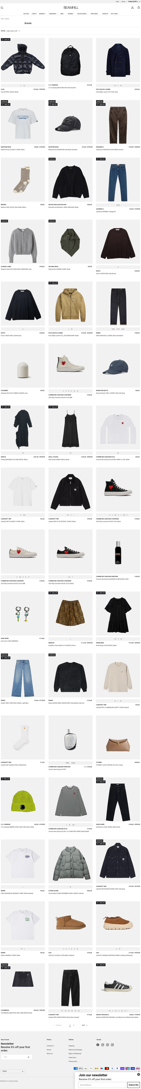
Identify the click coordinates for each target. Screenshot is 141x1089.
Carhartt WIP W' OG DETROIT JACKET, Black (62, 521)
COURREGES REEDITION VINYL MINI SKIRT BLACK (16, 1013)
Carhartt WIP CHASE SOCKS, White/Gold (13, 765)
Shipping (71, 1046)
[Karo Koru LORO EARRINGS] (23, 613)
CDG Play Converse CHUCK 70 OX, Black (61, 583)
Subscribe (134, 1085)
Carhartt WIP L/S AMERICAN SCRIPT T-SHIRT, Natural (112, 707)
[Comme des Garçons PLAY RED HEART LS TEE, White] (118, 428)
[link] (57, 1025)
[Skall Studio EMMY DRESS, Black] (70, 428)
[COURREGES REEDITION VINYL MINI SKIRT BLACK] (23, 985)
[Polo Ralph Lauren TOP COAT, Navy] (118, 60)
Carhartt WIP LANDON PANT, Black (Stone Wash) (63, 1017)
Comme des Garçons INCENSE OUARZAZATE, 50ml (112, 579)
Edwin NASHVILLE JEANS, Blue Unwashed (109, 335)
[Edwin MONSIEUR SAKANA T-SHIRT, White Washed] (23, 861)
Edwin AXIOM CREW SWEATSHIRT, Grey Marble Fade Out (66, 703)
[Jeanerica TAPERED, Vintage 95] (118, 180)
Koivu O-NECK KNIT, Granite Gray (11, 335)
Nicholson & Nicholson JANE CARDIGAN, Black (63, 207)
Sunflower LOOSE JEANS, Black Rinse (108, 827)
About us (50, 1053)
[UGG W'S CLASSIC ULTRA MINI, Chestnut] (70, 923)
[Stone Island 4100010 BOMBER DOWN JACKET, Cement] (70, 861)
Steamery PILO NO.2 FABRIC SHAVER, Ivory (14, 393)
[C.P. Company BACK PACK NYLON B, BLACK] (70, 60)
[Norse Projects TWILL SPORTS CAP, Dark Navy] (118, 366)
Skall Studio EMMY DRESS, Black (58, 459)
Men (61, 14)
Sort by (3, 31)
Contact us (50, 1046)
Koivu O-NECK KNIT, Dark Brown (106, 273)
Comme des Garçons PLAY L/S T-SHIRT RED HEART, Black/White (68, 831)
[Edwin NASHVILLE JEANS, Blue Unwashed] (118, 304)
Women (70, 14)
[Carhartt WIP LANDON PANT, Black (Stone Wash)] (70, 985)
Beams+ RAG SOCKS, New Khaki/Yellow (13, 207)
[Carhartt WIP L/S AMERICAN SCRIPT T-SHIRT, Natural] (118, 675)
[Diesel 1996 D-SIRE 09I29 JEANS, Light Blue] (23, 675)
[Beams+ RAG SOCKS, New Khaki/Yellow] (23, 180)
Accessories (81, 14)
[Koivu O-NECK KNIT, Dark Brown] (118, 242)
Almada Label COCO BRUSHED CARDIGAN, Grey (16, 269)
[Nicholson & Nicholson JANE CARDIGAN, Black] (70, 180)
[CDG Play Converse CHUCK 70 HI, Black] (118, 490)
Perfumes (94, 14)
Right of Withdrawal (75, 1053)
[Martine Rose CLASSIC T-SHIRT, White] (23, 122)
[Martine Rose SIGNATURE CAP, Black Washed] (70, 122)
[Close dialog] (138, 1074)
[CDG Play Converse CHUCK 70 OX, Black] (70, 552)
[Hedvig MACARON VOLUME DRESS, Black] (23, 428)
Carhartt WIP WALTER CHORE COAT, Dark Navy (110, 889)
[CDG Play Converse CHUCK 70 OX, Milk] (23, 552)
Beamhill (5, 1081)
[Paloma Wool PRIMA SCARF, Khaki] (70, 242)
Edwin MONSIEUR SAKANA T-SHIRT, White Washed (17, 893)
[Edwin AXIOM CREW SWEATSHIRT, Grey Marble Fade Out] (70, 675)
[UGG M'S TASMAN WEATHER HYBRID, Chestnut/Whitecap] (118, 923)
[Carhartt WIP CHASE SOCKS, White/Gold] (23, 737)
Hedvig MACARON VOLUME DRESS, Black (14, 459)
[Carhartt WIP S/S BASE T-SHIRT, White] (23, 490)
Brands (42, 14)
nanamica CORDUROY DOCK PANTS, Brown (109, 149)
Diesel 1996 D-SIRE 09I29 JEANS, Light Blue (14, 703)
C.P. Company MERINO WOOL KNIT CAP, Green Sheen (17, 827)
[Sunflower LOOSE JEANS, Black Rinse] (118, 799)
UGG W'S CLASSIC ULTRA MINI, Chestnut (61, 955)
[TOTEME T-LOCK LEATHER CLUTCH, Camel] (118, 737)
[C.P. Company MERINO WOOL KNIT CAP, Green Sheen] (23, 799)
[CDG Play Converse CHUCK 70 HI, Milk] (70, 366)
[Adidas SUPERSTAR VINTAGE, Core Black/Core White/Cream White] (118, 985)
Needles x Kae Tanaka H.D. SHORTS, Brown (62, 645)
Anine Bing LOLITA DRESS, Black (106, 645)
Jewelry (105, 14)
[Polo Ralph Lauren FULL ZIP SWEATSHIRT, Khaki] (70, 304)
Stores (123, 1)
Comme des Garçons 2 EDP (57, 769)
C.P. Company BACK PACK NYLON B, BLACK (62, 87)
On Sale (26, 14)
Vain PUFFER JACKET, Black (9, 92)
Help (117, 1)
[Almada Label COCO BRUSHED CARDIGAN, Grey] (23, 242)
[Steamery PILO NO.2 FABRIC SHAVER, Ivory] (23, 366)
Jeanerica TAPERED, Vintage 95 (106, 211)
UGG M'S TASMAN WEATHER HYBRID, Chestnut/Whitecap (114, 955)
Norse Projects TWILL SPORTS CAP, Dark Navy (110, 393)
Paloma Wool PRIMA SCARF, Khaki (59, 269)
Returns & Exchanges (75, 1050)
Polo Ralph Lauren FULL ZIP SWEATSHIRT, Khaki (63, 335)
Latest (34, 14)
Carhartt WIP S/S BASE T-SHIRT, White (12, 521)
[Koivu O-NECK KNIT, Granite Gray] (23, 304)
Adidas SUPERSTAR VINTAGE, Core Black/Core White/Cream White (117, 1017)
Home (2, 18)
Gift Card (114, 14)
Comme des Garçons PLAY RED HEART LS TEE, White (113, 459)
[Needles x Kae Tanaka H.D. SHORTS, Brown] (70, 613)
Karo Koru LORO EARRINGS (9, 641)
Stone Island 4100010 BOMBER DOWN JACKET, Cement (65, 893)
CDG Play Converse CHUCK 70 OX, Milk (13, 583)
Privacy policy (73, 1061)
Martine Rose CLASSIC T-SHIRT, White (13, 149)
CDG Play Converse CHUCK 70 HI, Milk (60, 397)
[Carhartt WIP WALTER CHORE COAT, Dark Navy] (118, 861)
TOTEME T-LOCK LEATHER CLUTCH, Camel (109, 765)
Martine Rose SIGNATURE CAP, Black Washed (62, 149)
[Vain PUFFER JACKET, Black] (23, 60)
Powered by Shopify (13, 1081)
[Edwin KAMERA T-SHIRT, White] (23, 923)
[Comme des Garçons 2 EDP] (70, 737)
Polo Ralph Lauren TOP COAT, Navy (107, 92)
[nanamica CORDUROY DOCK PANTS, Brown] (118, 122)
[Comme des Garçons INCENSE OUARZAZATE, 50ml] (118, 552)
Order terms (72, 1057)
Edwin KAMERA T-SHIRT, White (10, 955)
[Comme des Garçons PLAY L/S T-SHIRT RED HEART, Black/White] (70, 799)
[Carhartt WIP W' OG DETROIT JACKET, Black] (70, 490)
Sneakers (52, 14)
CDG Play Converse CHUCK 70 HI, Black (108, 521)
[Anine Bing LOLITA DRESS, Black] (118, 613)
